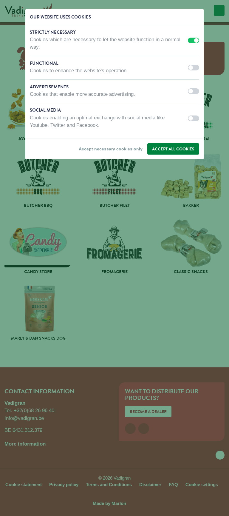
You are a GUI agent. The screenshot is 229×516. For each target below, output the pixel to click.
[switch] (193, 40)
